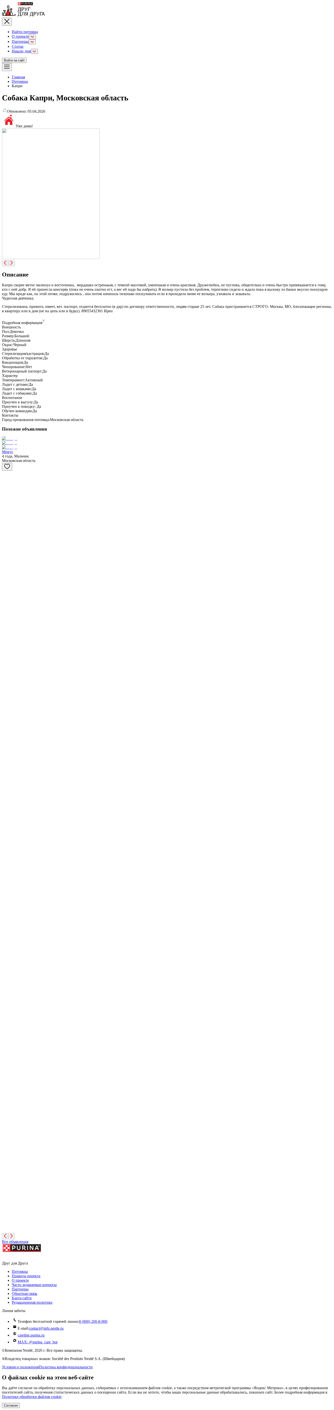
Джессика (10, 602)
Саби (6, 876)
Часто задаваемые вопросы (34, 1285)
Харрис (8, 704)
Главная (18, 77)
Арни (6, 1116)
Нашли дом (21, 51)
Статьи (17, 46)
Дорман (8, 773)
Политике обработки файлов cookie (31, 1397)
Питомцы (20, 81)
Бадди (7, 636)
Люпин (8, 1150)
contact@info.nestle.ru (46, 1328)
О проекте (20, 36)
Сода (6, 1219)
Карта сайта (22, 1298)
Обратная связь (24, 1293)
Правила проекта (26, 1276)
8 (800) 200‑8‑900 (93, 1321)
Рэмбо (7, 1082)
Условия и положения (20, 1367)
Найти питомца (25, 32)
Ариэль (8, 567)
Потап (7, 1013)
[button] (167, 321)
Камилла (9, 910)
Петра (7, 979)
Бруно (7, 807)
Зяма (6, 533)
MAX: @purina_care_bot (37, 1342)
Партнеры (20, 41)
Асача (7, 739)
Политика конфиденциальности (66, 1367)
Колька (8, 508)
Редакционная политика (32, 1302)
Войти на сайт (14, 60)
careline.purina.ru (31, 1335)
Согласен (11, 1405)
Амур (6, 1047)
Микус (7, 452)
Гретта (7, 670)
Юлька (7, 482)
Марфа (7, 842)
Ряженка (9, 1184)
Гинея (7, 944)
